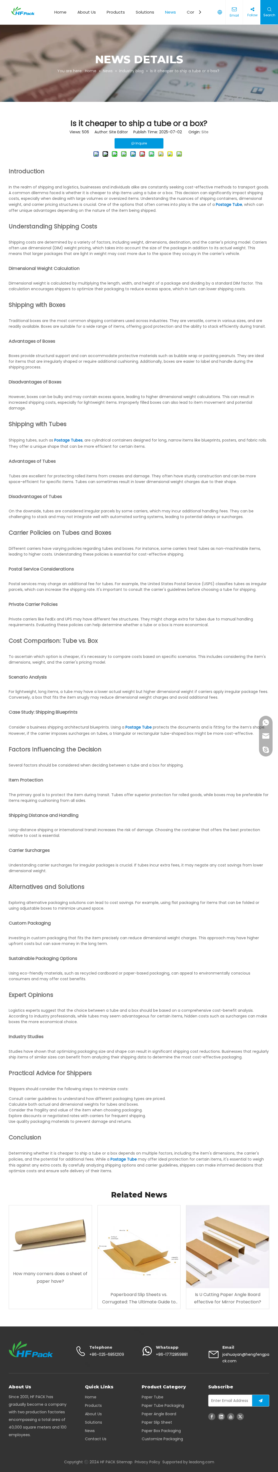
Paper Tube (152, 1397)
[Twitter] (240, 1416)
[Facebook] (211, 1416)
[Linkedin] (221, 1416)
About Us (86, 12)
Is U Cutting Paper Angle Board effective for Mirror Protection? (227, 1298)
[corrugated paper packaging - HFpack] (31, 1349)
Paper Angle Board (159, 1414)
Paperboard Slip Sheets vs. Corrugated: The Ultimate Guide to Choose (139, 1298)
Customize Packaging (162, 1439)
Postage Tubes (68, 440)
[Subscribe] (260, 1401)
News (170, 12)
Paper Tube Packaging (163, 1405)
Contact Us (95, 1439)
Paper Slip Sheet (157, 1422)
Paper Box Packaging (161, 1430)
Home (60, 12)
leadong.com (201, 1462)
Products (116, 12)
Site (204, 132)
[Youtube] (230, 1416)
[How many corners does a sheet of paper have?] (50, 1236)
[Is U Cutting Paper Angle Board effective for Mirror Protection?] (227, 1246)
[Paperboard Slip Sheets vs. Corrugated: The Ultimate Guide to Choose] (139, 1246)
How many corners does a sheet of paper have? (50, 1277)
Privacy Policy (147, 1462)
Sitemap (124, 1462)
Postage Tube (229, 204)
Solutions (145, 12)
